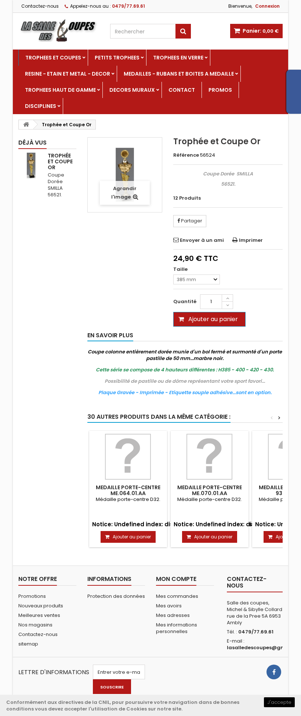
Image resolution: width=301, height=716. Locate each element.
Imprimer (251, 240)
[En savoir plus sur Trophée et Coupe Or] (31, 165)
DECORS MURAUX (132, 90)
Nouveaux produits (40, 605)
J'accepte (279, 702)
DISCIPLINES (40, 106)
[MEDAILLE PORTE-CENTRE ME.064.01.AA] (128, 457)
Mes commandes (177, 596)
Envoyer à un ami (202, 240)
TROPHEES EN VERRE (178, 57)
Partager (191, 220)
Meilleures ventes (39, 615)
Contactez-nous (40, 6)
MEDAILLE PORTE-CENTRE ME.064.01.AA (128, 490)
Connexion (267, 6)
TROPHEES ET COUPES (53, 57)
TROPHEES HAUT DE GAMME (60, 90)
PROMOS (220, 90)
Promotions (32, 596)
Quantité (184, 301)
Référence (186, 155)
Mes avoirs (169, 605)
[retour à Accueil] (26, 124)
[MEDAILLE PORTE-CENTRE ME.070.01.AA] (210, 457)
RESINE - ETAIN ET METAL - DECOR (67, 73)
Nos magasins (35, 624)
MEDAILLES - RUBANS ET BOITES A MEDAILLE (179, 73)
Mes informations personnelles (176, 628)
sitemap (28, 643)
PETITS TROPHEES (117, 57)
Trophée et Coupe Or (60, 161)
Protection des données (116, 596)
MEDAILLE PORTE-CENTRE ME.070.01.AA (209, 490)
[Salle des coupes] (58, 30)
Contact (181, 90)
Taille (181, 269)
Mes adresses (173, 615)
